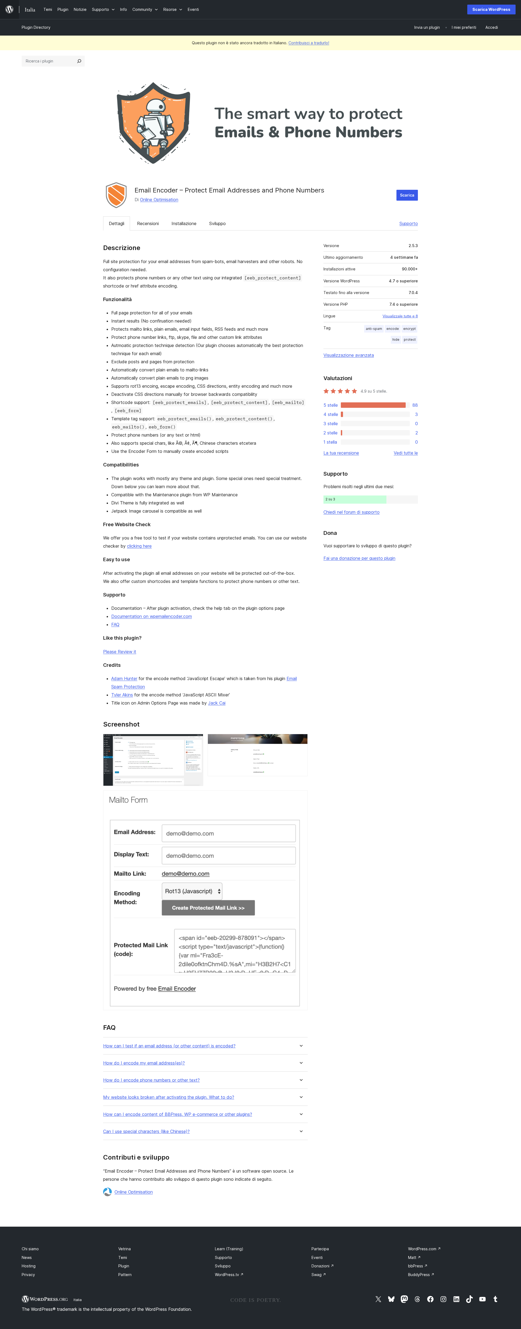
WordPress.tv (229, 1274)
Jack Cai (216, 703)
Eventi (317, 1257)
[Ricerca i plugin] (79, 61)
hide (395, 339)
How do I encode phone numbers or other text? (151, 1080)
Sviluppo (217, 223)
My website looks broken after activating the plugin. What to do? (168, 1097)
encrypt (409, 329)
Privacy (28, 1274)
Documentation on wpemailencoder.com (151, 616)
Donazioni (323, 1266)
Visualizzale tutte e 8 (400, 316)
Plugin (123, 1266)
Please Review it (119, 651)
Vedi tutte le (406, 453)
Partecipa (320, 1248)
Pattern (125, 1274)
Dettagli (116, 223)
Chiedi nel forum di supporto (351, 512)
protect (410, 339)
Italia (78, 1300)
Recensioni (148, 223)
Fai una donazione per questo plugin (359, 558)
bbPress (418, 1266)
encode (392, 329)
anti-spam (374, 329)
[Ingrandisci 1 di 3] (196, 741)
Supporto (408, 223)
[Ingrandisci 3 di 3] (300, 797)
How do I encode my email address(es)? (144, 1063)
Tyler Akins (122, 694)
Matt (414, 1257)
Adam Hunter (124, 678)
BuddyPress (421, 1274)
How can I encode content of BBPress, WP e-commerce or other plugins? (177, 1114)
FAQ (115, 624)
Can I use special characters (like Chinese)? (146, 1131)
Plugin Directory (36, 27)
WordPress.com (424, 1248)
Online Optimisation (159, 199)
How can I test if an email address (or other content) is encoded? (169, 1046)
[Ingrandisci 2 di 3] (300, 741)
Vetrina (124, 1248)
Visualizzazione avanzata (348, 355)
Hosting (29, 1266)
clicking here (139, 546)
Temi (122, 1257)
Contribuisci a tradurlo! (308, 42)
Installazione (183, 223)
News (27, 1257)
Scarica (407, 195)
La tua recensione (341, 453)
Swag (319, 1274)
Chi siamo (30, 1248)
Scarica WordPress (491, 9)
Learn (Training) (229, 1248)
